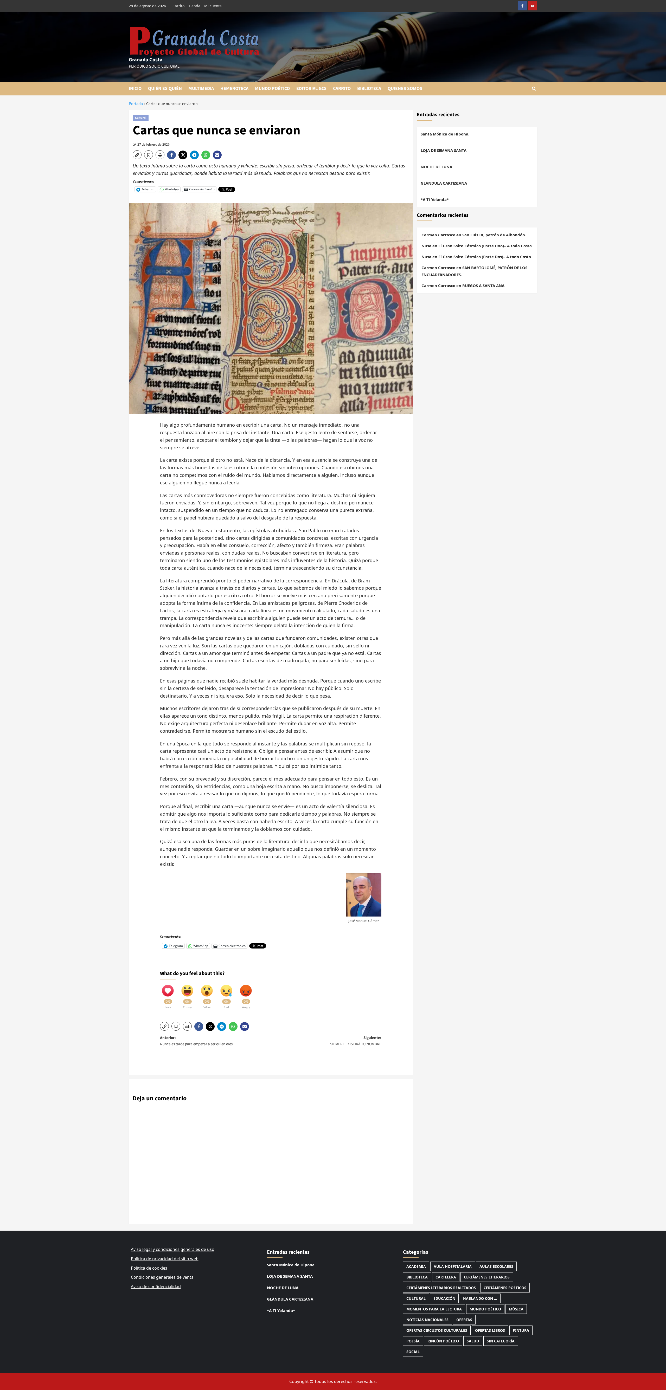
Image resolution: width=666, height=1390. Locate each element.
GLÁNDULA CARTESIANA (444, 183)
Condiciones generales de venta (162, 1277)
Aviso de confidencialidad (156, 1286)
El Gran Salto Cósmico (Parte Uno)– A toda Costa (485, 245)
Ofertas (464, 1319)
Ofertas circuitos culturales (436, 1330)
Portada (136, 104)
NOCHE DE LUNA (436, 166)
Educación (444, 1298)
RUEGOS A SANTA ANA (483, 285)
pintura (521, 1330)
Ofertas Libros (490, 1330)
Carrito (178, 5)
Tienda (194, 5)
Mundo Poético (485, 1309)
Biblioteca (417, 1277)
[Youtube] (532, 5)
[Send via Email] (218, 155)
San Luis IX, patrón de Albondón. (494, 234)
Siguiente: (355, 1041)
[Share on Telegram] (195, 155)
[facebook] (522, 5)
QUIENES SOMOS (405, 88)
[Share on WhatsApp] (207, 155)
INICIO (135, 88)
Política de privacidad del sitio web (164, 1259)
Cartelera (446, 1277)
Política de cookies (149, 1268)
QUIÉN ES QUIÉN (165, 88)
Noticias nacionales (427, 1319)
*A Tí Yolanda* (435, 199)
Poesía (413, 1341)
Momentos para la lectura (434, 1309)
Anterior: (196, 1041)
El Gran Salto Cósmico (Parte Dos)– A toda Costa (484, 256)
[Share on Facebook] (172, 155)
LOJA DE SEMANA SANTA (443, 150)
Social (413, 1351)
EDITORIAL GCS (311, 88)
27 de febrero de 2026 (153, 144)
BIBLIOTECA (369, 88)
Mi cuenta (213, 5)
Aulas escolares (496, 1266)
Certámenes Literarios (487, 1277)
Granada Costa (146, 59)
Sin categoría (501, 1341)
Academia (416, 1266)
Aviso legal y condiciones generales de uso (172, 1249)
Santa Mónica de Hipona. (445, 134)
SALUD (473, 1341)
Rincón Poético (443, 1341)
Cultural (140, 118)
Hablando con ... (480, 1298)
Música (516, 1309)
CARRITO (342, 88)
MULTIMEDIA (201, 88)
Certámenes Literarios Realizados (441, 1287)
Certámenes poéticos (505, 1287)
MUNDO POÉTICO (272, 88)
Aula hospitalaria (453, 1266)
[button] (534, 88)
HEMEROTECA (234, 88)
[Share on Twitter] (184, 155)
